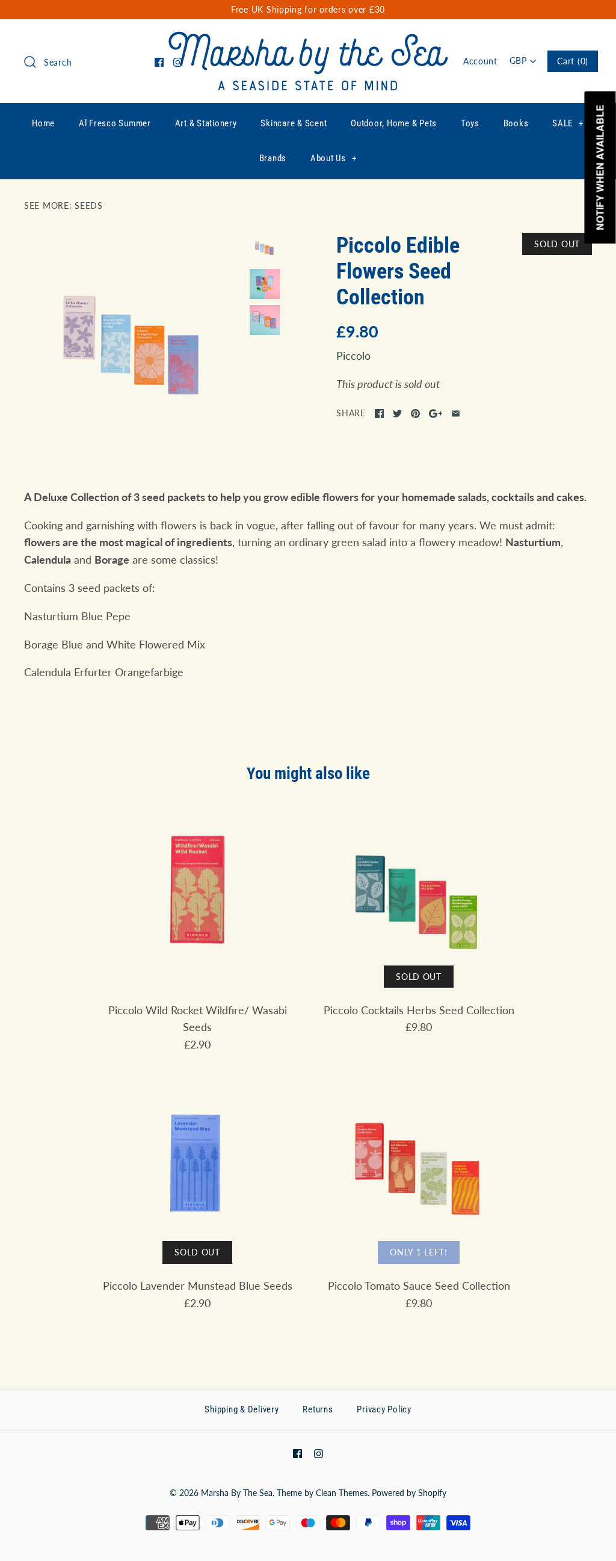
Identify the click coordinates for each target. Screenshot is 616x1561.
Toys (470, 123)
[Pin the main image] (415, 413)
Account (480, 61)
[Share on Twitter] (397, 413)
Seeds (89, 205)
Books (516, 123)
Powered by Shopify (409, 1493)
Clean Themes (342, 1493)
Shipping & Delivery (242, 1409)
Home (43, 123)
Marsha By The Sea (237, 1493)
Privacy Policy (384, 1409)
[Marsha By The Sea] (308, 39)
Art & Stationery (206, 123)
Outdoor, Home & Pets (394, 123)
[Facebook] (159, 62)
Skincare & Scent (293, 123)
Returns (318, 1409)
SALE (568, 123)
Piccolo (353, 355)
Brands (273, 158)
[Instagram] (177, 62)
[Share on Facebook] (379, 413)
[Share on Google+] (436, 413)
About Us (333, 158)
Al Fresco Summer (115, 123)
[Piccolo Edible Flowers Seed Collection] (134, 342)
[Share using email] (455, 413)
